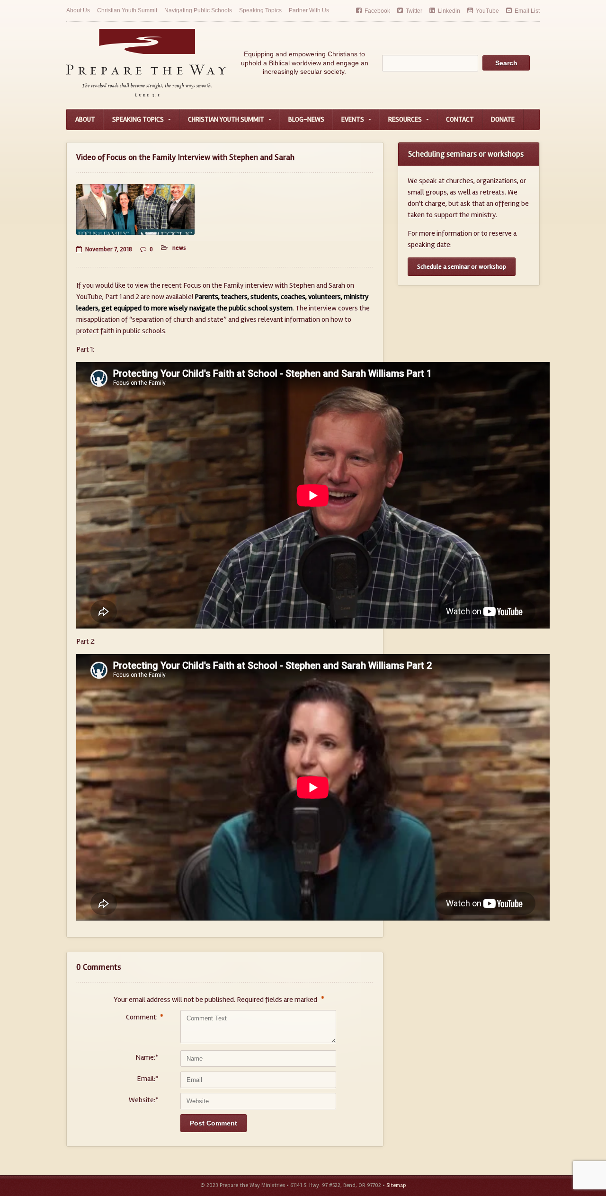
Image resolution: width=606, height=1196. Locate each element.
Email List (527, 11)
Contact (460, 119)
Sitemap (396, 1185)
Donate (503, 119)
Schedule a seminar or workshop (461, 267)
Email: (147, 1078)
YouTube (487, 11)
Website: (143, 1100)
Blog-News (306, 119)
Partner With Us (309, 10)
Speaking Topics (260, 10)
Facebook (377, 11)
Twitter (414, 11)
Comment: (142, 1017)
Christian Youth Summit (127, 10)
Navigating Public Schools (198, 10)
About (85, 119)
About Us (78, 10)
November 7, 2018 (108, 249)
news (179, 248)
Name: (146, 1057)
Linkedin (449, 11)
